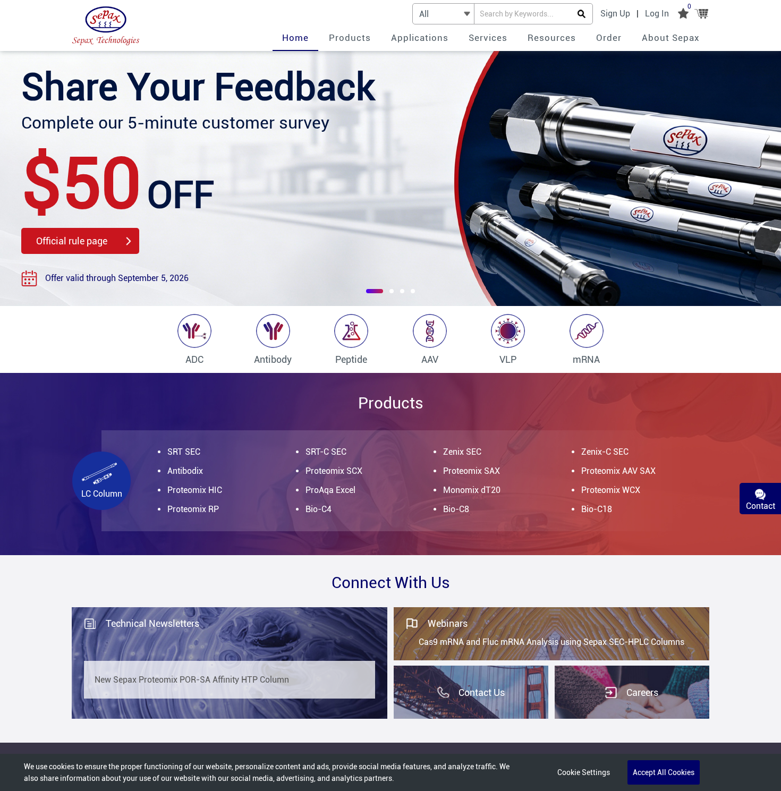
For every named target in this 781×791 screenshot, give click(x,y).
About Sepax (671, 37)
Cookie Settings (583, 772)
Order (609, 37)
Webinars (448, 623)
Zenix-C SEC (605, 452)
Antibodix (185, 471)
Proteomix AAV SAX (618, 471)
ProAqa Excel (330, 490)
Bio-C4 (318, 509)
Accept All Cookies (663, 772)
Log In (657, 13)
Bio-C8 (456, 509)
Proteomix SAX (471, 471)
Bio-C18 (596, 509)
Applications (419, 37)
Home (295, 37)
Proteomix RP (193, 509)
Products (350, 37)
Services (488, 37)
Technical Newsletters (152, 623)
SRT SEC (183, 452)
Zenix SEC (462, 452)
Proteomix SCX (333, 471)
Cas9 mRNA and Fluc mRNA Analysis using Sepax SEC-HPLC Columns (551, 642)
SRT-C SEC (325, 452)
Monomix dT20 (471, 490)
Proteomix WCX (610, 490)
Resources (552, 37)
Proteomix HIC (194, 490)
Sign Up (615, 13)
